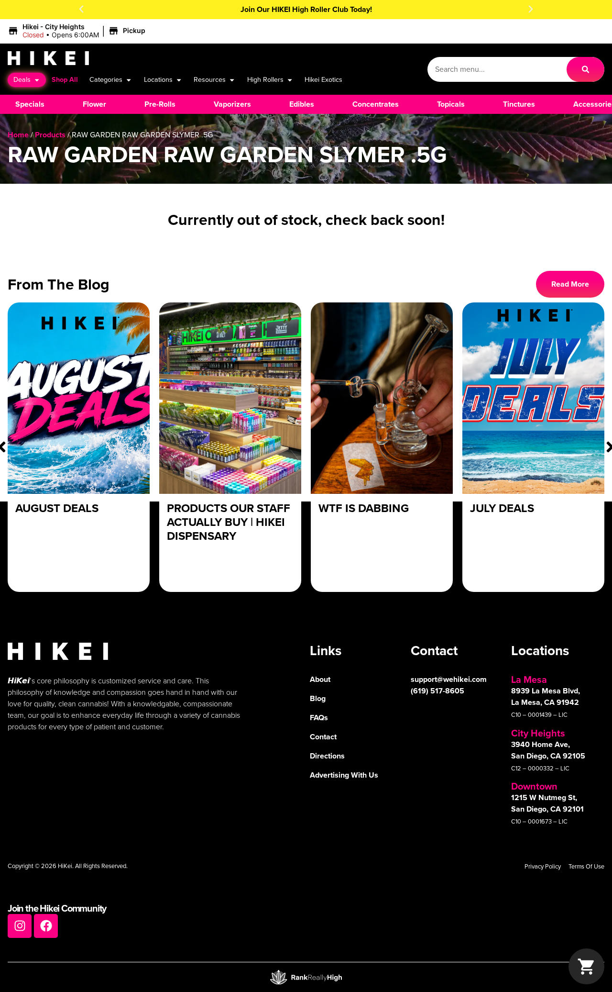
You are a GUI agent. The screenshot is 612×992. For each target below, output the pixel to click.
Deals (22, 79)
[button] (81, 9)
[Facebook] (46, 926)
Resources (210, 79)
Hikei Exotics (323, 79)
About (320, 679)
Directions (327, 755)
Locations (158, 79)
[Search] (585, 69)
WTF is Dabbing (363, 508)
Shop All (65, 79)
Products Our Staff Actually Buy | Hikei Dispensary (228, 522)
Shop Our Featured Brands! (359, 9)
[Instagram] (20, 926)
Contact (323, 736)
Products (50, 134)
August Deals (56, 508)
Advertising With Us (344, 774)
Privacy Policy (543, 866)
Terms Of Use (586, 866)
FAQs (319, 717)
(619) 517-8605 (437, 690)
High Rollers (265, 79)
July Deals (502, 508)
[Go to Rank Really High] (306, 977)
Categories (105, 79)
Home (18, 134)
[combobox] (496, 69)
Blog (318, 698)
